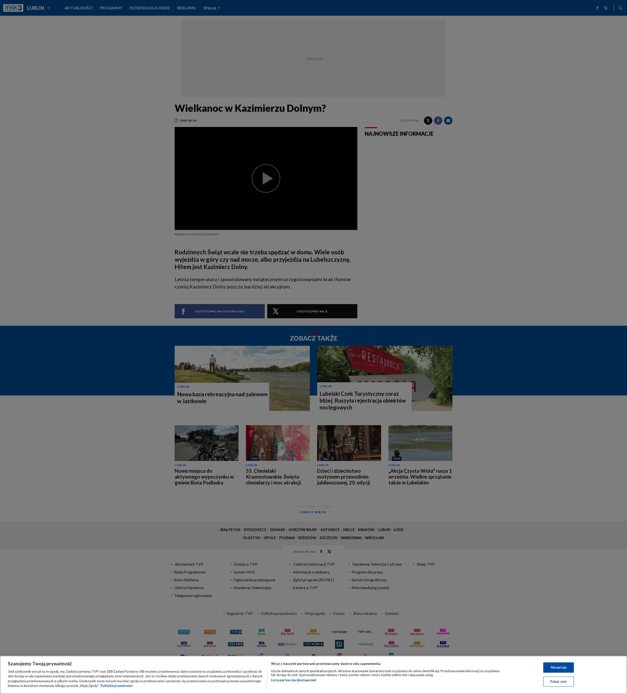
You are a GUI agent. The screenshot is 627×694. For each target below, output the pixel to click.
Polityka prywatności (117, 686)
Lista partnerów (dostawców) (293, 680)
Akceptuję (559, 667)
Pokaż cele (558, 681)
